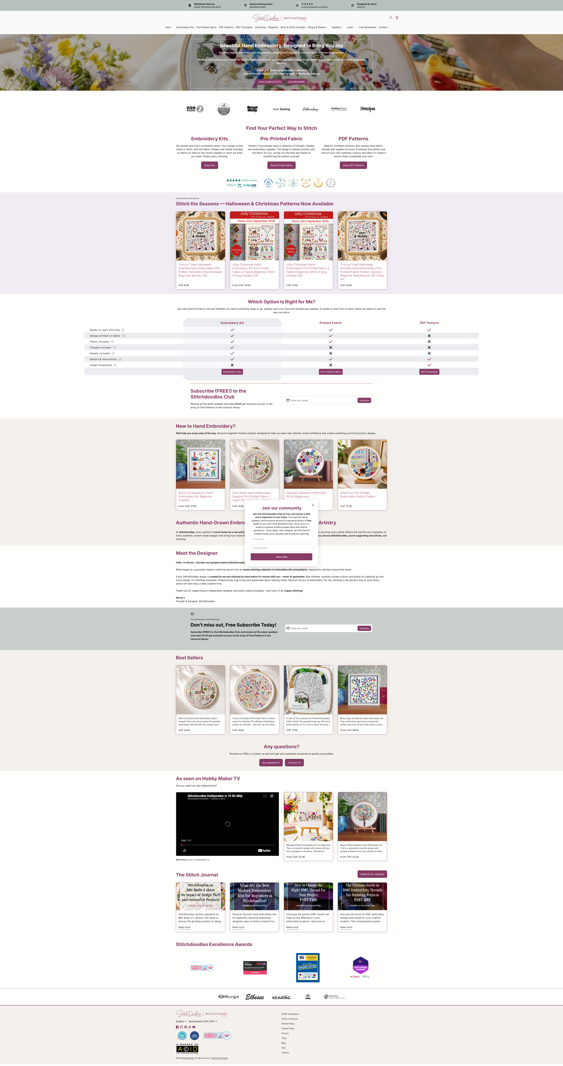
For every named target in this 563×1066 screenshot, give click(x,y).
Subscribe (281, 556)
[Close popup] (313, 505)
